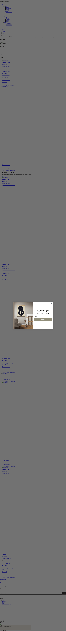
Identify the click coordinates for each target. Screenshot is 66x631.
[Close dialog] (52, 303)
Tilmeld (43, 319)
